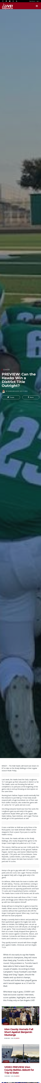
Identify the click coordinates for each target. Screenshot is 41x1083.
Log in (37, 1)
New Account (32, 1)
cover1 (6, 370)
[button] (11, 397)
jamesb (17, 1038)
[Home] (5, 6)
